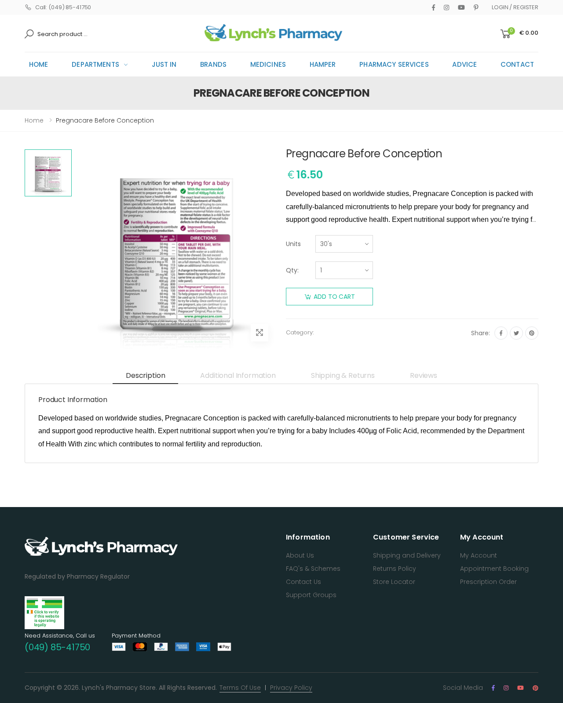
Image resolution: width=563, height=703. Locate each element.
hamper (323, 64)
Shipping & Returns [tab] (343, 375)
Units (293, 243)
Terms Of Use (240, 687)
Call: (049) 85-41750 (63, 7)
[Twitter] (516, 333)
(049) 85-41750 (57, 647)
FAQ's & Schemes (313, 568)
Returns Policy (394, 568)
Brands (213, 64)
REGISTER (525, 7)
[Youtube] (461, 7)
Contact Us (303, 581)
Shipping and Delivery (407, 555)
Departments (95, 64)
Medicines (268, 64)
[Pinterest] (476, 7)
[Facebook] (433, 7)
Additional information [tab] (237, 375)
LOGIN (500, 7)
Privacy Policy (291, 687)
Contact (517, 64)
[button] (518, 34)
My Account (478, 555)
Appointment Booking (494, 568)
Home (38, 64)
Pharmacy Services (394, 64)
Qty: (292, 270)
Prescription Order (488, 581)
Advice (464, 64)
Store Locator (394, 581)
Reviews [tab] (423, 375)
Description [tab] (145, 375)
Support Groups (311, 595)
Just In (164, 64)
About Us (300, 555)
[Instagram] (446, 7)
